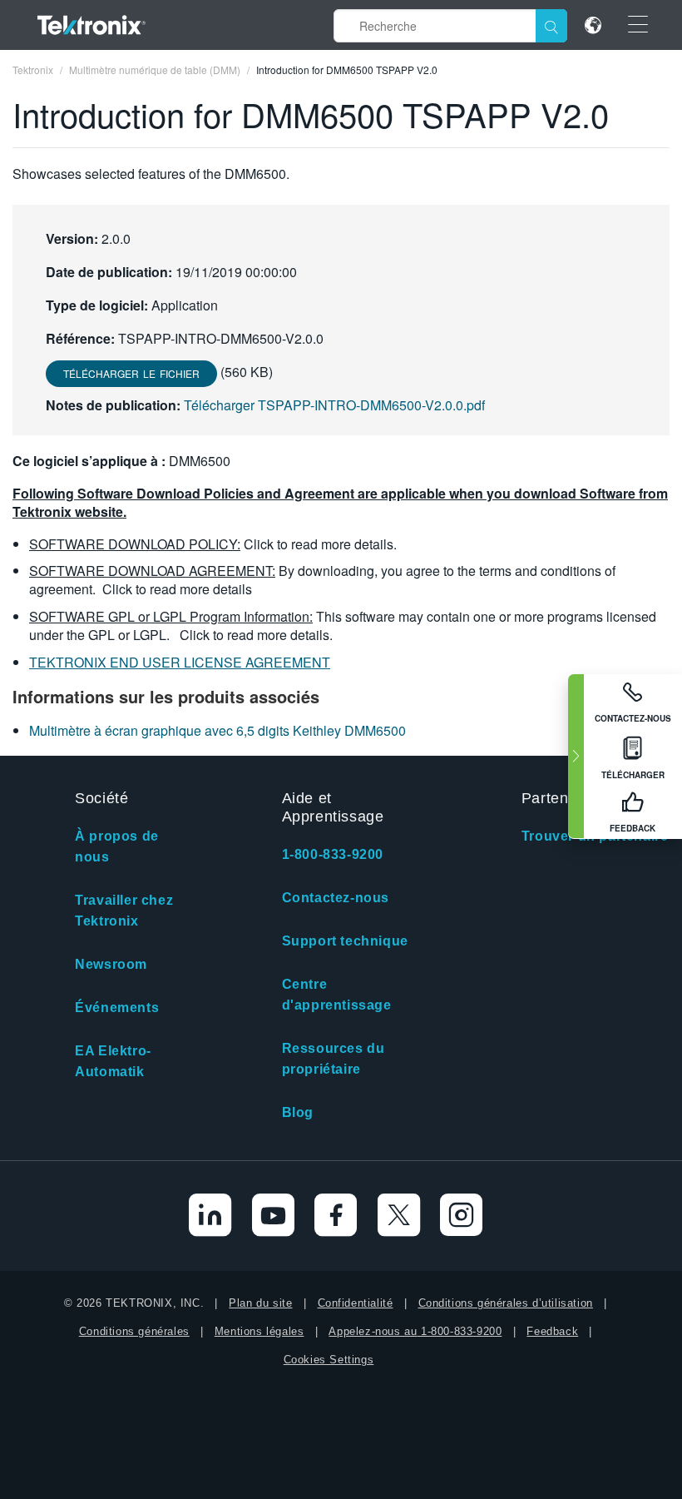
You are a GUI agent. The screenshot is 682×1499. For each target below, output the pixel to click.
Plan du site (260, 1303)
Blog (298, 1112)
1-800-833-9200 (332, 854)
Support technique (345, 941)
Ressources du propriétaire (333, 1058)
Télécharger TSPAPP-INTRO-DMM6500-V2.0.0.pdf (334, 404)
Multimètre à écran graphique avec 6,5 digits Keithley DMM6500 (217, 730)
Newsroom (111, 964)
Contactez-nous (335, 898)
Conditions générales (134, 1331)
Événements (117, 1007)
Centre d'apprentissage (337, 994)
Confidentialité (355, 1303)
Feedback (552, 1331)
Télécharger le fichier (131, 373)
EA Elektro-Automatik (113, 1061)
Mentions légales (259, 1331)
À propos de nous (117, 846)
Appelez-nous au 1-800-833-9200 (415, 1331)
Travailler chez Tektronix (124, 910)
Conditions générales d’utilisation (505, 1303)
